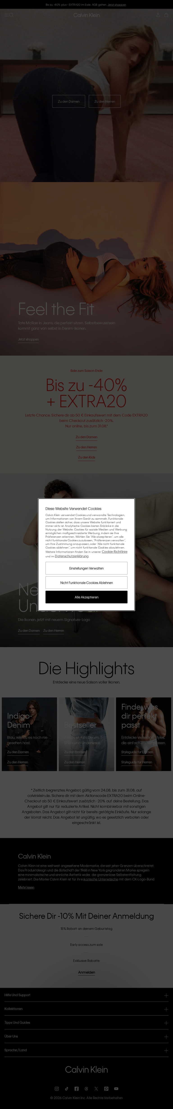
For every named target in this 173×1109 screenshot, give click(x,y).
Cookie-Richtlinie (114, 551)
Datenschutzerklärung (72, 556)
